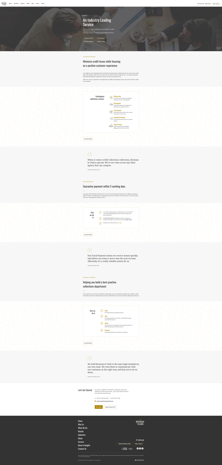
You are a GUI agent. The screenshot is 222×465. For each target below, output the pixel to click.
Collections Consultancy (88, 41)
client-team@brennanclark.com (105, 401)
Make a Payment (216, 3)
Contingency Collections (88, 38)
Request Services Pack (110, 407)
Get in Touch (98, 407)
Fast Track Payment (101, 38)
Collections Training (101, 41)
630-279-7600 (117, 398)
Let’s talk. (119, 222)
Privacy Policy (98, 460)
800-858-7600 (105, 398)
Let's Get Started (88, 139)
